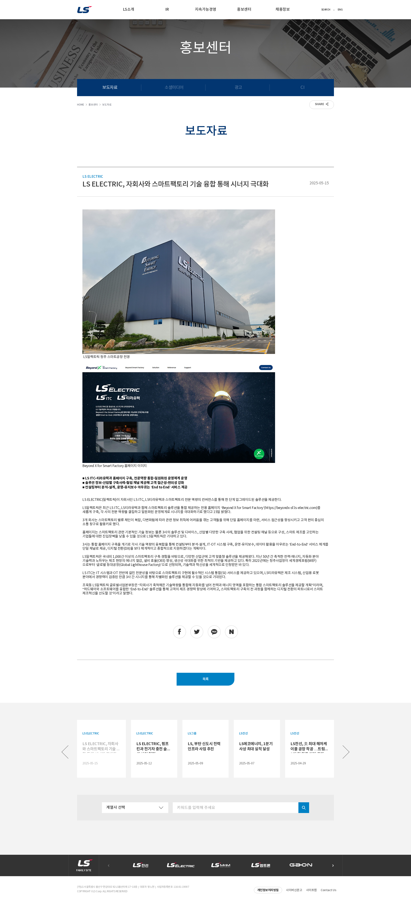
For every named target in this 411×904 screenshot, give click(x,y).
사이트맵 (311, 890)
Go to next (346, 752)
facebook (179, 631)
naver (231, 631)
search (303, 807)
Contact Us (328, 890)
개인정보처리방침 (268, 890)
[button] (333, 865)
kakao (214, 631)
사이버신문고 (294, 890)
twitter (196, 631)
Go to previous (64, 752)
